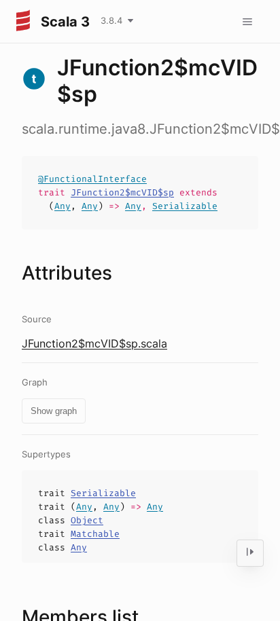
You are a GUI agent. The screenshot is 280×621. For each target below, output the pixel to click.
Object (87, 520)
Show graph (54, 411)
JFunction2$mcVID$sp (122, 192)
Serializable (184, 206)
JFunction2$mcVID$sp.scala (94, 343)
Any (62, 206)
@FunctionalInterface (92, 179)
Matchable (95, 534)
